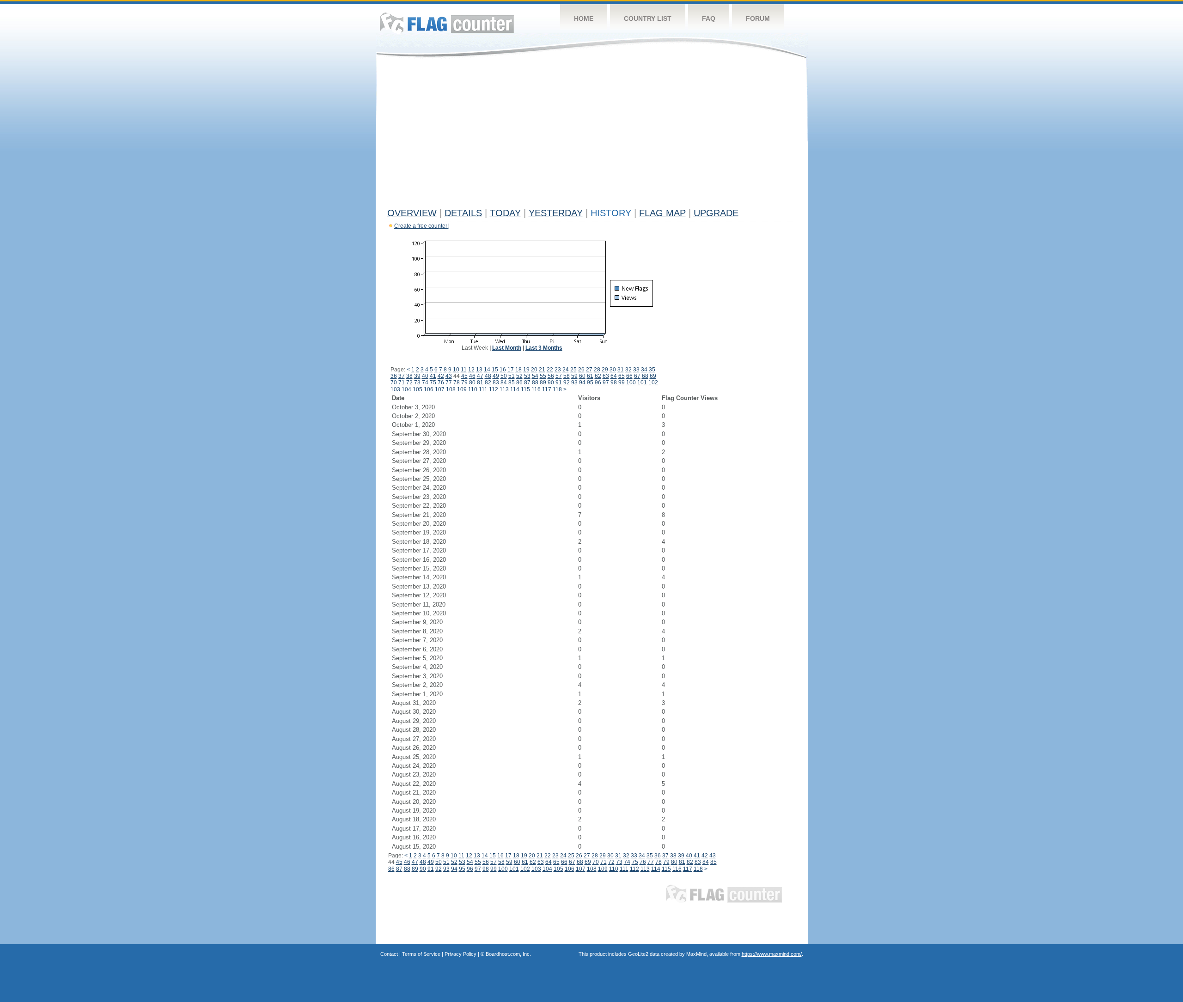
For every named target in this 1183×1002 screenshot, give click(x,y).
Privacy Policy (460, 954)
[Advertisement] (591, 135)
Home (583, 18)
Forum (758, 18)
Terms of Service (421, 954)
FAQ (708, 18)
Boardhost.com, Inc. (508, 954)
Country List (647, 18)
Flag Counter (447, 22)
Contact (389, 954)
